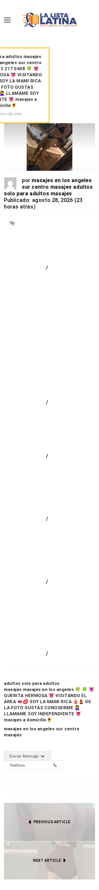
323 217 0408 (39, 765)
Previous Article (52, 822)
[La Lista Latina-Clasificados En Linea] (49, 19)
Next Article (47, 860)
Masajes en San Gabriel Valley (47, 591)
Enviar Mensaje (25, 756)
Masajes (60, 402)
